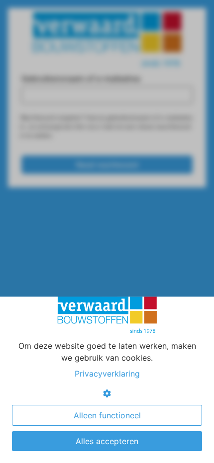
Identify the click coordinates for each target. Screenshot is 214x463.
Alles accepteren (107, 441)
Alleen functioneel (107, 415)
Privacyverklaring (107, 374)
